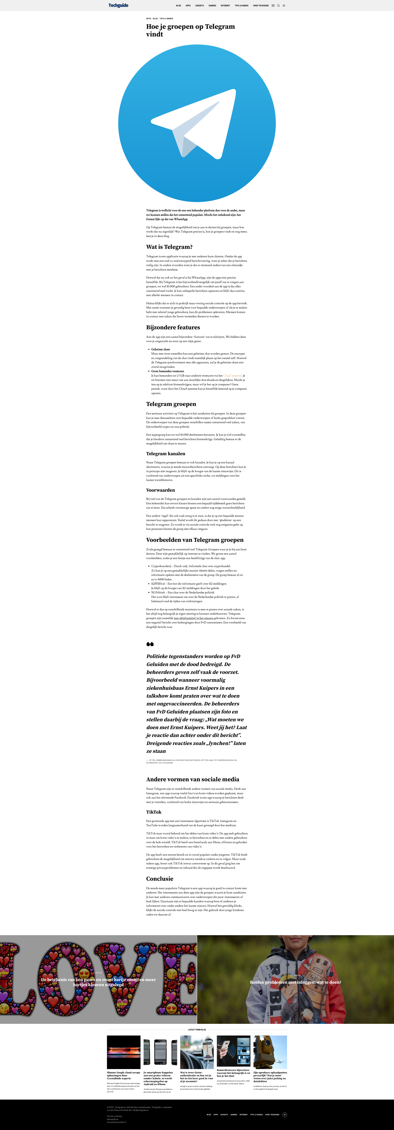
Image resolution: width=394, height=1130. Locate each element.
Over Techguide (261, 5)
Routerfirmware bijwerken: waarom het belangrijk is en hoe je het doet (233, 1073)
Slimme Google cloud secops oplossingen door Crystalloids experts (123, 1075)
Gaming (212, 5)
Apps (188, 5)
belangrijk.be (112, 1119)
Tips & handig (241, 5)
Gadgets (199, 5)
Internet (225, 5)
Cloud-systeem (232, 375)
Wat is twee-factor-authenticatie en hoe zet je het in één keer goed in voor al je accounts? (196, 1077)
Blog (178, 5)
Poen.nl (117, 1110)
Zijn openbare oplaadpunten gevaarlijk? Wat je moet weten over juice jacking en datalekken (270, 1077)
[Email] (273, 5)
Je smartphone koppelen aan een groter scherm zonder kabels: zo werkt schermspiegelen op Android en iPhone (158, 1078)
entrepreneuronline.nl (116, 1122)
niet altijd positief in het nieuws (193, 618)
